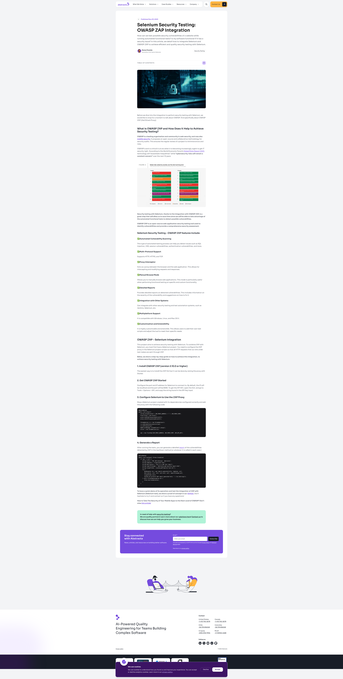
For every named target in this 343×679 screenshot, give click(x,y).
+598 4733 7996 (204, 633)
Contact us (196, 517)
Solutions (152, 4)
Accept (217, 669)
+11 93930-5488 (220, 633)
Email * (175, 535)
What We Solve (138, 4)
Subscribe (213, 539)
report (181, 448)
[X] (204, 643)
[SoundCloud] (211, 643)
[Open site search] (206, 4)
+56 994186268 (204, 627)
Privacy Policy (205, 542)
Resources (180, 4)
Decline (206, 669)
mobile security (143, 139)
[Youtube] (208, 643)
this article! (146, 503)
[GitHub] (215, 643)
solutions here (185, 517)
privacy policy (167, 672)
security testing (163, 514)
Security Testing (199, 51)
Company (193, 4)
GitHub (190, 494)
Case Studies (166, 4)
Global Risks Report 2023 (194, 151)
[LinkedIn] (200, 643)
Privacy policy (119, 649)
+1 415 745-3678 (204, 621)
